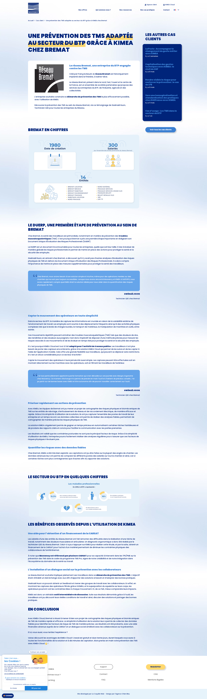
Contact (103, 674)
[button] (88, 10)
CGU (156, 674)
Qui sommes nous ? (51, 674)
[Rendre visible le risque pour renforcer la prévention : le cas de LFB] (162, 84)
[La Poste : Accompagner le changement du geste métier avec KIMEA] (162, 53)
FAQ (103, 679)
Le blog (51, 680)
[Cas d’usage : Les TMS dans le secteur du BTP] (162, 114)
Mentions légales (156, 679)
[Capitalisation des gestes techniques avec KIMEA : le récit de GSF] (162, 68)
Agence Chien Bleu (123, 694)
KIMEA (51, 669)
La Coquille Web (98, 694)
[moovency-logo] (33, 8)
